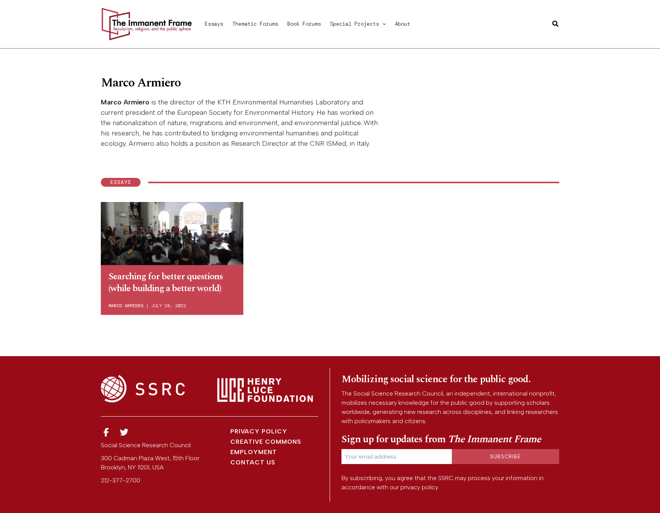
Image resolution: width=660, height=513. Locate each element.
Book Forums (304, 23)
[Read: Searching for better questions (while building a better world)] (172, 232)
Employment (253, 452)
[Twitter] (124, 432)
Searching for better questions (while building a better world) (165, 282)
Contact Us (252, 462)
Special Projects (354, 23)
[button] (382, 23)
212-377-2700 (120, 480)
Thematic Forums (255, 23)
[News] (106, 432)
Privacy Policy (258, 431)
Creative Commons (265, 441)
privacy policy (419, 487)
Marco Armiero (125, 306)
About (402, 23)
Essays (214, 23)
